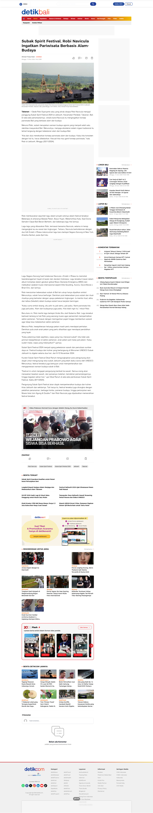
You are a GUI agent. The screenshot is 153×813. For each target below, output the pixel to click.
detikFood (67, 775)
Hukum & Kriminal (55, 18)
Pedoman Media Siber (104, 775)
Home (29, 18)
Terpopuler (26, 23)
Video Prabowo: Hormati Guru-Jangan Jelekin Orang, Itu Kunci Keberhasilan (58, 408)
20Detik (66, 786)
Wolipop (66, 780)
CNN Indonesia (121, 772)
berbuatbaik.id (83, 772)
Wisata (73, 18)
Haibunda (119, 777)
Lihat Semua (84, 627)
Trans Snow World (84, 786)
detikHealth (67, 777)
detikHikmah (68, 791)
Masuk (129, 4)
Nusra (93, 18)
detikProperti (55, 794)
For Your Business (84, 799)
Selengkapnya (88, 549)
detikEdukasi (55, 775)
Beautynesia (120, 780)
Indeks (121, 18)
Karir (99, 777)
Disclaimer (101, 791)
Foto (109, 18)
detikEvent (82, 780)
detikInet (54, 780)
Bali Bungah (101, 18)
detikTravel (67, 772)
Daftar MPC (119, 4)
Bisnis (87, 18)
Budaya (65, 18)
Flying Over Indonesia (86, 796)
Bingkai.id (82, 791)
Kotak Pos (101, 780)
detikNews (54, 772)
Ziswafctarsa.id (83, 794)
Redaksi (100, 772)
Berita (35, 18)
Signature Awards (84, 783)
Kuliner (80, 18)
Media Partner (102, 783)
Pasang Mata (83, 775)
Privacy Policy (102, 788)
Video (115, 18)
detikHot (53, 783)
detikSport (54, 786)
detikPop (67, 794)
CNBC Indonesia (121, 775)
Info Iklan (101, 786)
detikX (66, 783)
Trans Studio (83, 788)
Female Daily (120, 783)
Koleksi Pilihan (37, 23)
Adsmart (82, 777)
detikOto (53, 791)
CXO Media (119, 786)
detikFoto (67, 788)
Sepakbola (43, 18)
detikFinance (55, 777)
